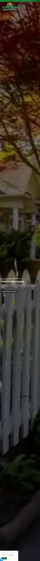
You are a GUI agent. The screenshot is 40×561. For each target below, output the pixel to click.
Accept (4, 558)
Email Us (34, 0)
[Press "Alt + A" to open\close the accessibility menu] (1, 559)
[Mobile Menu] (37, 5)
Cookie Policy (11, 555)
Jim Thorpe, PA (16, 0)
